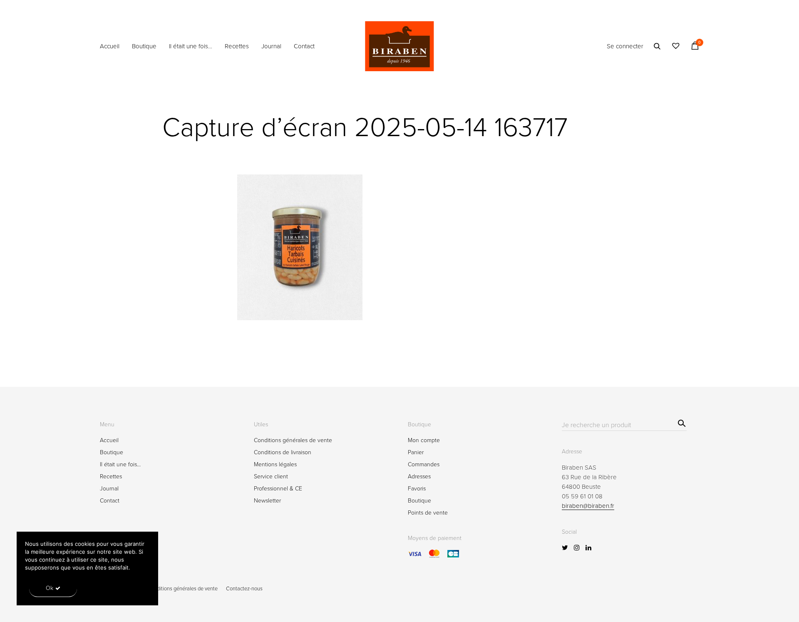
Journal (271, 46)
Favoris (417, 488)
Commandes (423, 464)
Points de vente (428, 512)
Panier (416, 452)
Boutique (144, 46)
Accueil (109, 46)
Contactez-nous (244, 588)
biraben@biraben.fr (588, 506)
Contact (304, 46)
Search (680, 422)
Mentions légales (275, 464)
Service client (271, 476)
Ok (49, 588)
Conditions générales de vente (293, 440)
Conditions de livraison (282, 452)
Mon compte (424, 440)
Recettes (237, 46)
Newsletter (267, 500)
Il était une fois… (190, 46)
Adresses (419, 476)
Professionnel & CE (278, 488)
